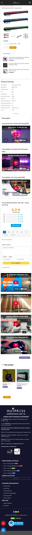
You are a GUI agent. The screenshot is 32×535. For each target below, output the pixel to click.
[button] (2, 2)
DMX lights (12, 5)
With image (13, 234)
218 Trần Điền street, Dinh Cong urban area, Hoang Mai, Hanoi (18, 432)
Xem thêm (15, 113)
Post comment (16, 263)
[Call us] (16, 512)
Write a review (16, 225)
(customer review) (13, 43)
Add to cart (13, 47)
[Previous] (5, 21)
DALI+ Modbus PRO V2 (7, 383)
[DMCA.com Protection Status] (16, 518)
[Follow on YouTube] (18, 512)
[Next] (26, 21)
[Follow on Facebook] (14, 512)
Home (1, 5)
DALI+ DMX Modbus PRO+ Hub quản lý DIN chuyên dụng (22, 384)
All (4, 232)
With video (6, 234)
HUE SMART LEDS (6, 5)
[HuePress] (16, 2)
